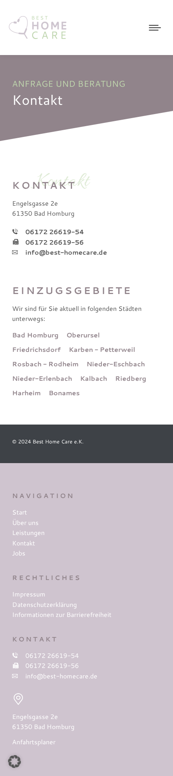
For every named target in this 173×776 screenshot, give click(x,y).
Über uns (25, 522)
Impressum (28, 593)
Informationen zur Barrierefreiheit (61, 614)
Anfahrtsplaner (34, 741)
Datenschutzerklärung (44, 604)
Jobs (18, 552)
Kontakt (23, 542)
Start (19, 512)
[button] (14, 761)
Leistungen (28, 532)
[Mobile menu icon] (155, 27)
